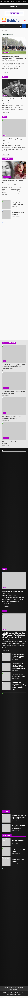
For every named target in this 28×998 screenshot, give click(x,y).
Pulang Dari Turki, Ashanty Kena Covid (6, 204)
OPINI (5, 135)
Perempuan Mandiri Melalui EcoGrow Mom (6, 676)
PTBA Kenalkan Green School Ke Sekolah (14, 431)
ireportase (4, 60)
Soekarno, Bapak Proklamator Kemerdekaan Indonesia (14, 88)
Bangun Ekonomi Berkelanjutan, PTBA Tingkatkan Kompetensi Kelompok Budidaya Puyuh (6, 686)
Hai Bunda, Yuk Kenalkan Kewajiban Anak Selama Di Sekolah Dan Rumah (6, 818)
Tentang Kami (7, 987)
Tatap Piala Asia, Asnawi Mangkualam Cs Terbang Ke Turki (14, 45)
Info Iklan (21, 987)
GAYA (5, 587)
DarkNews (10, 994)
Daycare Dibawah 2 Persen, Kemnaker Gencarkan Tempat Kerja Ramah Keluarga (6, 667)
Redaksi (15, 987)
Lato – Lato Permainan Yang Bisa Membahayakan (6, 828)
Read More (6, 72)
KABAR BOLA (6, 52)
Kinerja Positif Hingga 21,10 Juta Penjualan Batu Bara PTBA (14, 406)
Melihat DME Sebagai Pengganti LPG (14, 128)
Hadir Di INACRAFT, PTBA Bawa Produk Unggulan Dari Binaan (14, 381)
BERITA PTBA (6, 387)
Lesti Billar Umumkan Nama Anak (6, 214)
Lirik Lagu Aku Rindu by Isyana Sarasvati (6, 842)
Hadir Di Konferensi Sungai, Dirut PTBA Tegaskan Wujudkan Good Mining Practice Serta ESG (14, 354)
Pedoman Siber (13, 989)
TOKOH (5, 95)
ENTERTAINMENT (7, 177)
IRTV (24, 26)
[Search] (20, 26)
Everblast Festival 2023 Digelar (6, 851)
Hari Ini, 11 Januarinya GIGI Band (6, 861)
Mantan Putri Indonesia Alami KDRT (14, 170)
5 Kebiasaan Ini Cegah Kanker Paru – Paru (14, 580)
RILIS (5, 361)
